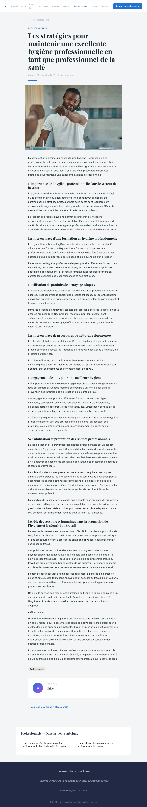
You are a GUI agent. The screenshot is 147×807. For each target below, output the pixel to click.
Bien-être (31, 6)
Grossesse (43, 6)
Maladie (55, 6)
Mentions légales (68, 790)
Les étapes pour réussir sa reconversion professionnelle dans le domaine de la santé (44, 745)
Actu (23, 6)
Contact (83, 790)
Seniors (104, 6)
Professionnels (81, 6)
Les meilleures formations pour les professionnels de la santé (95, 745)
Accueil (14, 6)
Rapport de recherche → (128, 6)
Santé (94, 6)
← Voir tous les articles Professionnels (48, 707)
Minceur (67, 6)
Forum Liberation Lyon (73, 771)
